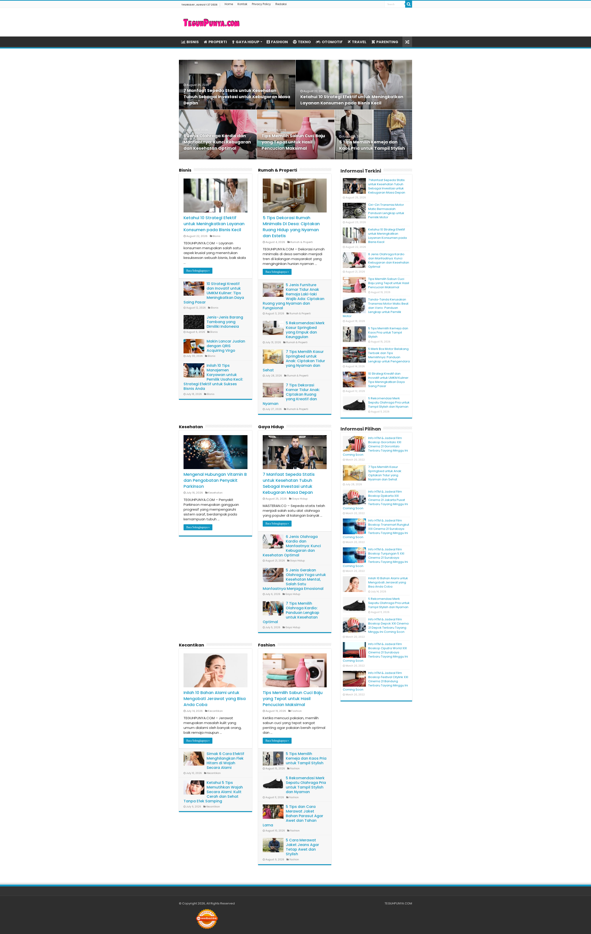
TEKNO (304, 42)
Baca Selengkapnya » (198, 270)
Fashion (266, 645)
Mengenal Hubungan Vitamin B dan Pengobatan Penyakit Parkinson (215, 480)
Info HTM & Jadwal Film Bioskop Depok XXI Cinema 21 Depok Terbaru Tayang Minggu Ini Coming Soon (388, 625)
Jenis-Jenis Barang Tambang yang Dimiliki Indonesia (225, 322)
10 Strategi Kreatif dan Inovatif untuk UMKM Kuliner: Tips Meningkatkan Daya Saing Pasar (214, 293)
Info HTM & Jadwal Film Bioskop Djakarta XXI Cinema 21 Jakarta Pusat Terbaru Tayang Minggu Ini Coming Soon (375, 499)
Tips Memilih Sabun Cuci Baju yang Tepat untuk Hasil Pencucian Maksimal (293, 142)
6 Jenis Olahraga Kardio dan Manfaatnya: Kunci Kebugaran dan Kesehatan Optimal (217, 142)
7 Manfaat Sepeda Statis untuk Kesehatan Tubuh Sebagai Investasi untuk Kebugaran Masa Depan (237, 97)
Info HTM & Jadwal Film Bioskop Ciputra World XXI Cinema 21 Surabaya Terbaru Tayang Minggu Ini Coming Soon (375, 652)
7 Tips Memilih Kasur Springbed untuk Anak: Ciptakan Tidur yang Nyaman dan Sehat (294, 361)
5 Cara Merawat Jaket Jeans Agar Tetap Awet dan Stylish (302, 847)
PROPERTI (217, 42)
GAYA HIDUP (247, 42)
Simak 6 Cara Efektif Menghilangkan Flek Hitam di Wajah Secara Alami (225, 760)
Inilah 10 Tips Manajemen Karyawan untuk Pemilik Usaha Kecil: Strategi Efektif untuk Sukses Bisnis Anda (213, 377)
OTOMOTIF (332, 42)
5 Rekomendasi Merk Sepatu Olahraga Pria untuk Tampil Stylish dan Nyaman (306, 785)
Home (229, 4)
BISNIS (193, 42)
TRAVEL (359, 42)
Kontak (242, 4)
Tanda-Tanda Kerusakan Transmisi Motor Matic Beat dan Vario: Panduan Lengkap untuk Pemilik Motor (375, 307)
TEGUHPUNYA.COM (398, 903)
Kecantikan (191, 645)
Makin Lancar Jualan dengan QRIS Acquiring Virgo (226, 346)
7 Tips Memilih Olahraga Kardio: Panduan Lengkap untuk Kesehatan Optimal (291, 613)
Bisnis (185, 170)
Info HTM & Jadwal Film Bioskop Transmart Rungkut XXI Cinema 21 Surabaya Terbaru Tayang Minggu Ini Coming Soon (376, 528)
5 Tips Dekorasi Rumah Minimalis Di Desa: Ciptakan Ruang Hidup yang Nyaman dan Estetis (291, 227)
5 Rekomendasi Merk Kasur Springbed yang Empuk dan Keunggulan (305, 330)
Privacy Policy (261, 4)
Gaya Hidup (271, 427)
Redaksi (281, 4)
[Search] (408, 4)
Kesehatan (191, 427)
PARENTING (387, 42)
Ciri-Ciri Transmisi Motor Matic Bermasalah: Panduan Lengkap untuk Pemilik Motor (386, 211)
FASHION (279, 42)
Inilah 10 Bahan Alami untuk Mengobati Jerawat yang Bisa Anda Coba (215, 698)
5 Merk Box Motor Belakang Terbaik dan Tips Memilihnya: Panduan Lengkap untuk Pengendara (389, 355)
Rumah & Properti (277, 170)
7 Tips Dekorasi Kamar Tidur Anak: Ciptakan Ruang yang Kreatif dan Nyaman (291, 394)
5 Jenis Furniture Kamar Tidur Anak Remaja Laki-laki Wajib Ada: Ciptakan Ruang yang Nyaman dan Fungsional (293, 296)
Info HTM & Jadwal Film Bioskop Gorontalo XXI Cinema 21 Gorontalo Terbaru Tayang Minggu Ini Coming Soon (375, 446)
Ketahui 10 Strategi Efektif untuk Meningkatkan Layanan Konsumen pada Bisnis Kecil (214, 224)
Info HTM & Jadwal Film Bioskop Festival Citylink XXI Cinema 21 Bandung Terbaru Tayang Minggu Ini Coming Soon (375, 681)
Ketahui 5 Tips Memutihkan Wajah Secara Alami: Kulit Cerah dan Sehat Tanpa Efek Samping (213, 792)
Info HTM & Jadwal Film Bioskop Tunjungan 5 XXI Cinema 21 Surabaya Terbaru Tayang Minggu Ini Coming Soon (375, 557)
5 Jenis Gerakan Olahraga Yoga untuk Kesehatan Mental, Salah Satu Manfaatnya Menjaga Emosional (294, 579)
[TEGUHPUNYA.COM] (211, 22)
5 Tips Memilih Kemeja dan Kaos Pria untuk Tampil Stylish (306, 758)
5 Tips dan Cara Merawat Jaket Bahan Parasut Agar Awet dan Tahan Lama (293, 816)
